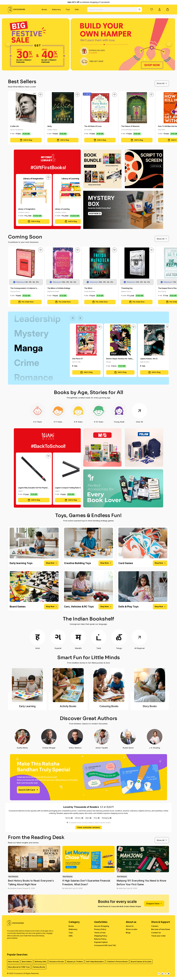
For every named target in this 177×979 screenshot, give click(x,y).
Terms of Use (100, 932)
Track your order (158, 936)
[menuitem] (44, 9)
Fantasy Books (39, 967)
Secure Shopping (101, 926)
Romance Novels (57, 961)
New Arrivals (13, 961)
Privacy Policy (100, 929)
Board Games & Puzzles (141, 961)
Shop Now (50, 563)
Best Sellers (27, 961)
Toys (68, 9)
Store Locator (131, 929)
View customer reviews (88, 827)
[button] (151, 9)
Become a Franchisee (160, 929)
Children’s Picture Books (117, 961)
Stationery (56, 9)
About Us (130, 926)
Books (44, 9)
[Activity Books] (68, 685)
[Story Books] (149, 685)
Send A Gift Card (27, 790)
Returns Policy (100, 939)
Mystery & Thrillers (75, 961)
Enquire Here (152, 903)
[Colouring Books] (108, 685)
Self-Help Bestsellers (95, 961)
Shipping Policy (100, 936)
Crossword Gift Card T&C (105, 945)
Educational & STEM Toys (19, 967)
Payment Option (101, 942)
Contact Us (156, 932)
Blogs (128, 932)
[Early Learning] (27, 685)
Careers (154, 926)
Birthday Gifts (40, 961)
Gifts (77, 9)
